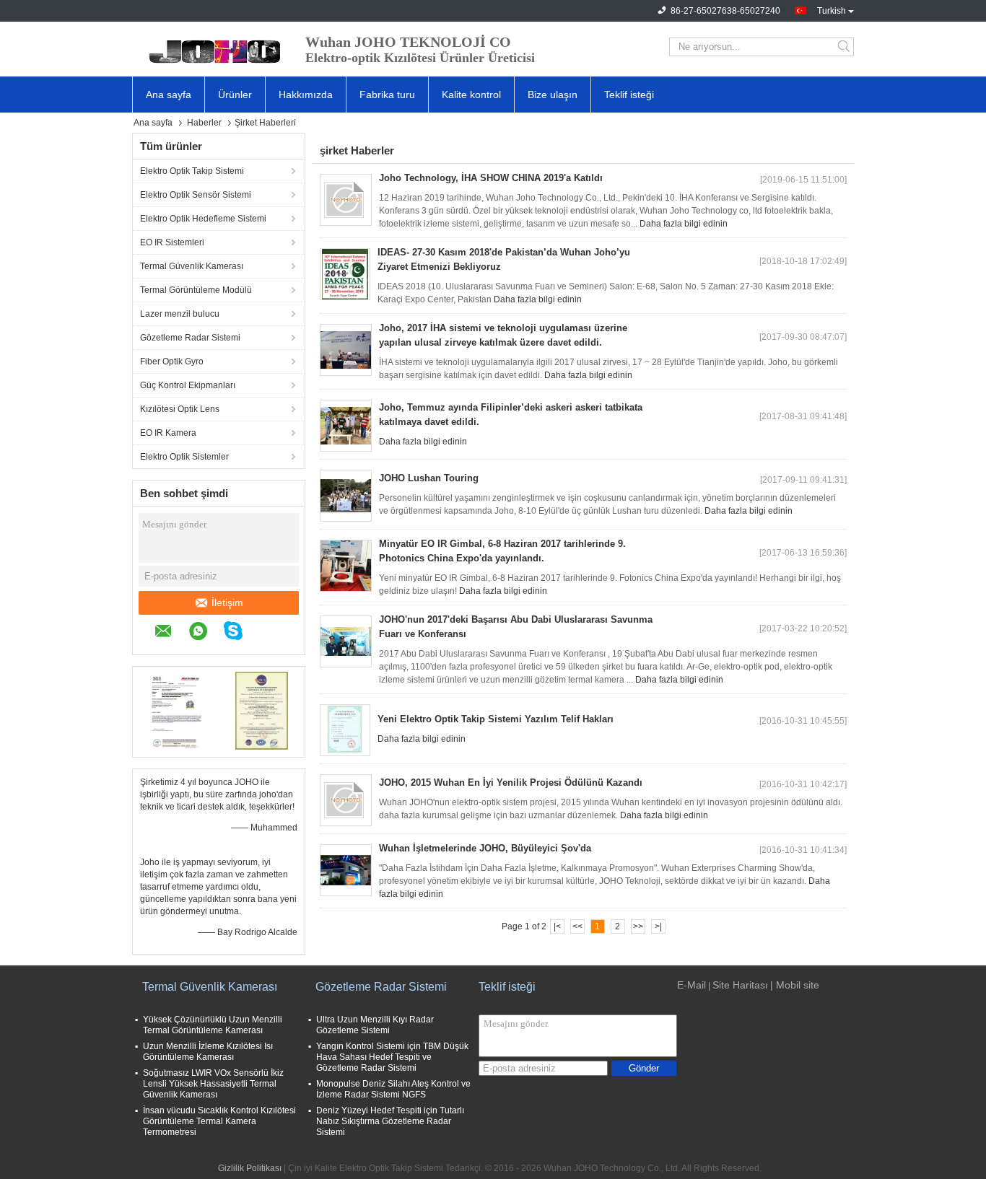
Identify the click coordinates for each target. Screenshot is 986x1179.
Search (845, 47)
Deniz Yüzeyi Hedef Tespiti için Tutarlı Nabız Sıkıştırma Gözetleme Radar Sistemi (390, 1121)
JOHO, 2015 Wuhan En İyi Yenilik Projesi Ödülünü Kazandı (510, 782)
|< (557, 926)
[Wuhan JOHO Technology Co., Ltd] (211, 47)
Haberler (204, 123)
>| (658, 926)
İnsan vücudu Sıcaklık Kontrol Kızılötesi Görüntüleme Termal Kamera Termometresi (219, 1121)
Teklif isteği (629, 94)
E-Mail (691, 985)
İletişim (227, 602)
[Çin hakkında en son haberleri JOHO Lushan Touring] (346, 496)
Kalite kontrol (471, 94)
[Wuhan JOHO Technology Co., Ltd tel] (266, 633)
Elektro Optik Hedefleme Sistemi (203, 219)
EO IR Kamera (168, 433)
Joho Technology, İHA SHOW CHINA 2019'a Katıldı (491, 177)
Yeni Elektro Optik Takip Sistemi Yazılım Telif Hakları (496, 719)
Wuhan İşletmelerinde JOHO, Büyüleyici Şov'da (485, 848)
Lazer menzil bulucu (179, 314)
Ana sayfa (168, 94)
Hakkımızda (306, 94)
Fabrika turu (387, 94)
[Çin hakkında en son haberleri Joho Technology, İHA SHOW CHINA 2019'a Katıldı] (346, 200)
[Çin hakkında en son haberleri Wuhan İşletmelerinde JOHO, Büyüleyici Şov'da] (346, 870)
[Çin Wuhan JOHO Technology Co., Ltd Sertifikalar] (176, 710)
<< (577, 926)
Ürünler (235, 94)
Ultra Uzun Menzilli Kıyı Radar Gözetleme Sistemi (375, 1024)
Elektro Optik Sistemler (184, 457)
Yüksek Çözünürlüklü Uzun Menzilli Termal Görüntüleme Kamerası (212, 1024)
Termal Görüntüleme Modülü (196, 290)
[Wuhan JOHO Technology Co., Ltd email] (170, 633)
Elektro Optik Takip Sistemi (192, 171)
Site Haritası (740, 985)
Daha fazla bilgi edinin (684, 224)
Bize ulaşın (552, 94)
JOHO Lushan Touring (429, 478)
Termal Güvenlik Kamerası (191, 266)
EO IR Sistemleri (172, 242)
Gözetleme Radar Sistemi (190, 338)
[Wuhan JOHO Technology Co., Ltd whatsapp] (205, 633)
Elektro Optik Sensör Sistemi (195, 195)
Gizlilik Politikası (250, 1168)
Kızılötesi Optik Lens (179, 409)
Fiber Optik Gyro (172, 361)
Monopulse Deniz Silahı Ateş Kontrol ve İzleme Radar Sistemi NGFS (393, 1089)
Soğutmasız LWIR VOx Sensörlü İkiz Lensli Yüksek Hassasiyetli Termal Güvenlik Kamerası (213, 1084)
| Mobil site (794, 985)
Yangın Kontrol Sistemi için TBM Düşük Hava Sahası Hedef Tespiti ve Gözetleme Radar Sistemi (392, 1057)
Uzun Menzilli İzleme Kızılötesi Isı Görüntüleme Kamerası (208, 1051)
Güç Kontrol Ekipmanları (187, 385)
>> (638, 926)
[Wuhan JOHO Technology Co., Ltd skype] (240, 633)
